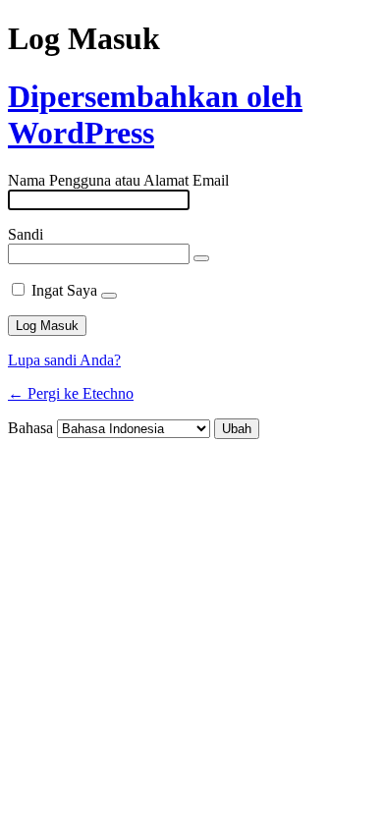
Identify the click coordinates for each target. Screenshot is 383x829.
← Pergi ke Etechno (71, 393)
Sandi (25, 234)
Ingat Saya (64, 290)
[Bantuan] (109, 296)
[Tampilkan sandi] (201, 258)
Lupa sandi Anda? (64, 360)
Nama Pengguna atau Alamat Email (118, 180)
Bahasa (30, 427)
